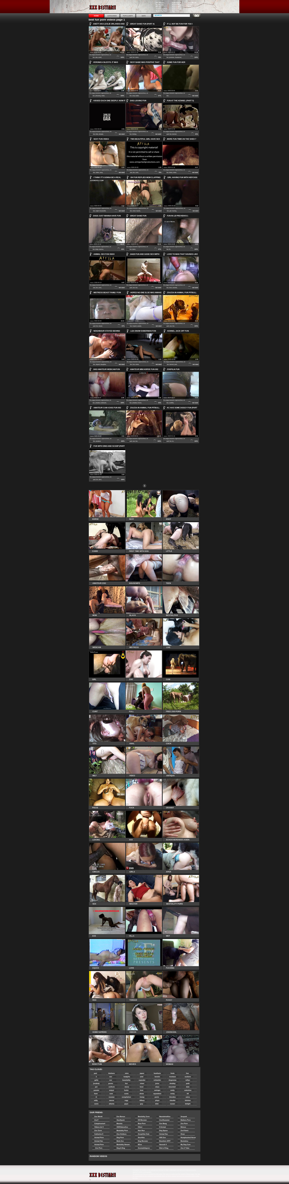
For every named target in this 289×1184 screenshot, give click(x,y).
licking (134, 134)
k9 (189, 1093)
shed (174, 172)
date (189, 1087)
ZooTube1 (183, 1130)
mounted (174, 1087)
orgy (128, 1100)
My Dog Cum (184, 1144)
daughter (103, 364)
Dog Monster (141, 1141)
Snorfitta (140, 1137)
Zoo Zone (192, 11)
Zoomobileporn (142, 1148)
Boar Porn (140, 1123)
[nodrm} (97, 1083)
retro (128, 1073)
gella (97, 1080)
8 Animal (161, 1127)
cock (136, 172)
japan (143, 1073)
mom (134, 211)
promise (171, 57)
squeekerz (158, 1093)
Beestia (158, 7)
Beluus (182, 1127)
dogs (96, 249)
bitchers (112, 1073)
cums (128, 1093)
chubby (174, 1083)
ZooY (190, 5)
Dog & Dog (119, 1148)
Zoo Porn (175, 11)
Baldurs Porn (184, 1120)
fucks (128, 1090)
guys (128, 1104)
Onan (181, 1134)
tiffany (143, 1100)
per (97, 1087)
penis (158, 1097)
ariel (143, 1077)
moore (113, 1100)
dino (100, 479)
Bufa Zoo (119, 1141)
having (174, 211)
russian (113, 1097)
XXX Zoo (161, 1137)
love (170, 287)
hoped (135, 326)
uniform (113, 1087)
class (158, 1087)
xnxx (100, 287)
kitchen (189, 1100)
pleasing (98, 96)
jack (175, 364)
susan (173, 1104)
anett (99, 57)
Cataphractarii (193, 7)
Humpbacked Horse (187, 1137)
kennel (174, 134)
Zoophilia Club (142, 1134)
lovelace (173, 1077)
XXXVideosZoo (161, 9)
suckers (189, 1077)
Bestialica (183, 1141)
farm (97, 1093)
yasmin (98, 1090)
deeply (101, 134)
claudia (174, 1100)
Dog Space (162, 1130)
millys (188, 1080)
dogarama (174, 1080)
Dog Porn (119, 1137)
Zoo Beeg (161, 1123)
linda (174, 1073)
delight (189, 1104)
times (170, 172)
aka (96, 57)
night (97, 211)
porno (112, 1083)
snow (137, 364)
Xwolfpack (160, 5)
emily (173, 1090)
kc (173, 441)
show (143, 1093)
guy (143, 1104)
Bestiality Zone (142, 1116)
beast (100, 326)
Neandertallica (163, 1116)
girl (170, 211)
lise (189, 1073)
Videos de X (192, 9)
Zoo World (192, 3)
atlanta (113, 1104)
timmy (143, 1097)
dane (137, 57)
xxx (112, 1080)
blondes (173, 1097)
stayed (98, 364)
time (97, 134)
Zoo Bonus (160, 3)
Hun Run (140, 1130)
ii (97, 1077)
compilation (128, 1097)
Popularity (128, 16)
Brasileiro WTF (163, 1141)
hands (138, 211)
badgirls (128, 1077)
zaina (189, 1097)
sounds (174, 287)
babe (137, 96)
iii (97, 1097)
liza (134, 364)
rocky (173, 1093)
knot (143, 1087)
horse (139, 403)
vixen (143, 1083)
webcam (103, 403)
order (103, 96)
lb (169, 249)
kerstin (158, 1077)
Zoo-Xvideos (120, 1134)
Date (144, 16)
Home (96, 16)
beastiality (128, 1080)
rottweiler (158, 1080)
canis (97, 1104)
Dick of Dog (162, 1148)
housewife (102, 211)
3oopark (182, 1116)
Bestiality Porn (161, 11)
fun (94, 57)
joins (158, 1083)
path (189, 1083)
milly (97, 1100)
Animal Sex (176, 7)
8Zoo (138, 1144)
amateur (97, 403)
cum (113, 1093)
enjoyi (112, 1090)
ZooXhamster (163, 1120)
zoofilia (171, 403)
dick (158, 1104)
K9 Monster (141, 1120)
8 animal (103, 7)
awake (139, 326)
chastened (178, 57)
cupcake (143, 1080)
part (131, 57)
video (97, 172)
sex (131, 172)
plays (158, 1100)
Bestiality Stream (122, 1144)
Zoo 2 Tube (183, 1148)
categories (112, 16)
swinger (158, 1090)
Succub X (161, 1144)
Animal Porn (176, 5)
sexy (133, 96)
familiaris (158, 1073)
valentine (189, 1090)
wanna (101, 249)
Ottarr (138, 1127)
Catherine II (176, 3)
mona (128, 1087)
